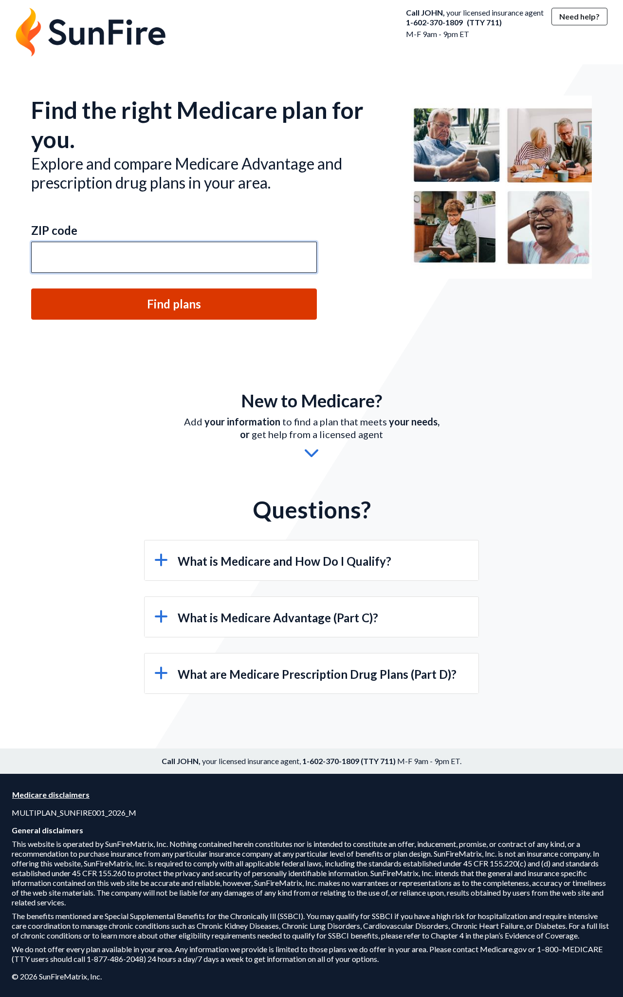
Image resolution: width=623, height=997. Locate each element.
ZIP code (54, 230)
